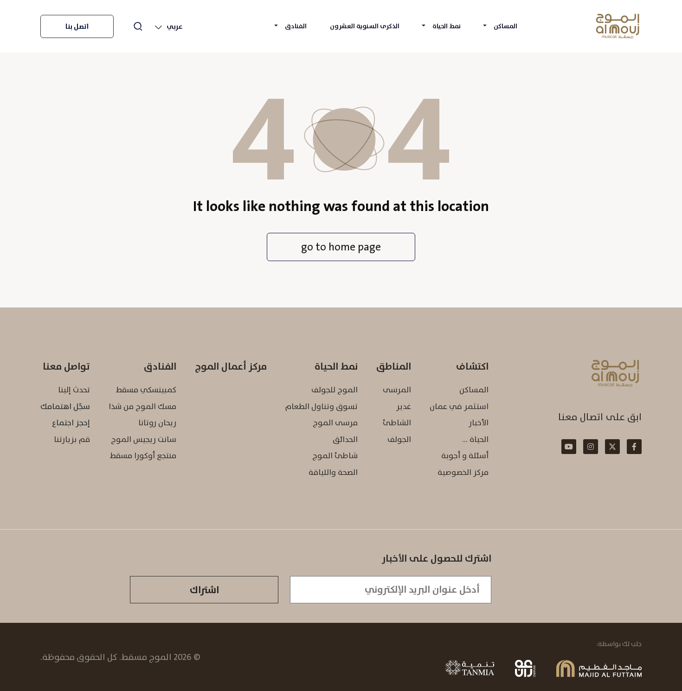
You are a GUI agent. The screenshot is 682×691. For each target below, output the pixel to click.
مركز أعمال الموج (231, 366)
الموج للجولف (334, 389)
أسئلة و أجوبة (465, 455)
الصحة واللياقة (333, 472)
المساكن (505, 26)
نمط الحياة (446, 26)
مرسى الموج (335, 422)
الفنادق (296, 26)
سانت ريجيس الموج (143, 439)
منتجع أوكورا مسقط (142, 455)
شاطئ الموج (335, 455)
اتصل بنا (77, 26)
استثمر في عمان (459, 406)
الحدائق (345, 439)
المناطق (393, 366)
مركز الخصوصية (463, 472)
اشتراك (204, 589)
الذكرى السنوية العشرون (364, 26)
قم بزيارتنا (72, 439)
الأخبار (479, 422)
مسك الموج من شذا (142, 406)
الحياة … (475, 439)
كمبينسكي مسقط (146, 389)
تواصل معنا (66, 366)
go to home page (341, 247)
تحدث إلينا (74, 389)
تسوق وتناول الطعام (321, 406)
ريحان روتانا (157, 422)
